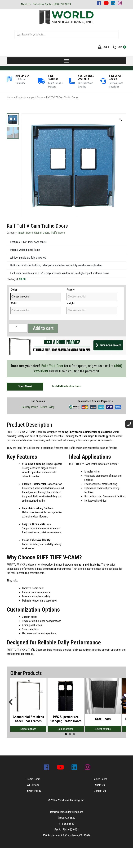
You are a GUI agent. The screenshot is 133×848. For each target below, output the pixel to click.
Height (71, 303)
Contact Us (100, 790)
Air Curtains (33, 785)
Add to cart (43, 328)
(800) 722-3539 (66, 817)
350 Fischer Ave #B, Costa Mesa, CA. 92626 (67, 835)
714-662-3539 (66, 823)
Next (121, 702)
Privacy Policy (33, 790)
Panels (71, 289)
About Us (26, 4)
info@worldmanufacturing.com (66, 812)
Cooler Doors (100, 779)
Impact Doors (36, 97)
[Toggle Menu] (66, 60)
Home (10, 97)
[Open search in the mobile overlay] (66, 34)
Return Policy (47, 407)
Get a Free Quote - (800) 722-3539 (52, 4)
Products (21, 97)
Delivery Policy (29, 407)
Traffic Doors (58, 232)
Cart (121, 47)
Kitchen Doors (41, 232)
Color (14, 289)
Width (14, 303)
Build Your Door (52, 366)
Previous (11, 702)
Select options (28, 729)
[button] (120, 119)
